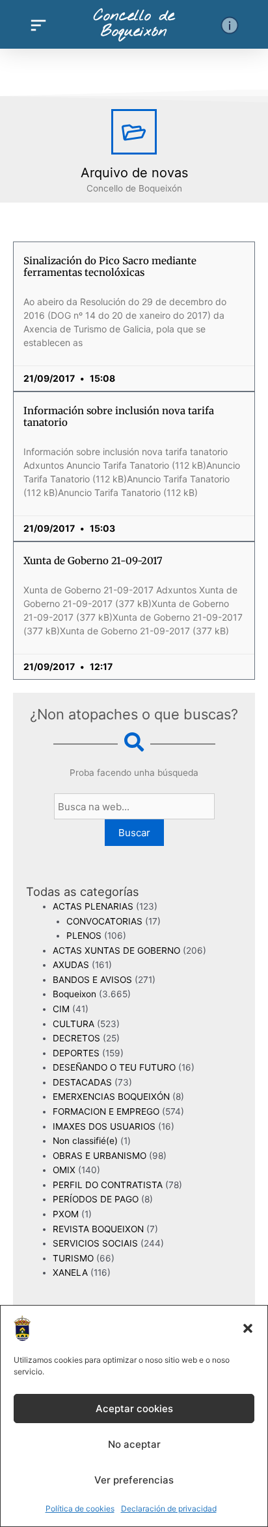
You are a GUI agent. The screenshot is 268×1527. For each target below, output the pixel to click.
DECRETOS (76, 1038)
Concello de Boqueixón (134, 24)
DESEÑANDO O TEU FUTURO (114, 1067)
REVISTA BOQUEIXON (98, 1229)
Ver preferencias (134, 1480)
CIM (61, 1009)
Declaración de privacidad (169, 1508)
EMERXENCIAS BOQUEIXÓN (111, 1096)
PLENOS (83, 935)
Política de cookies (80, 1508)
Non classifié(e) (85, 1141)
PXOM (66, 1214)
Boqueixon (74, 994)
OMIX (64, 1170)
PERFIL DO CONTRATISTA (108, 1185)
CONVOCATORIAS (104, 921)
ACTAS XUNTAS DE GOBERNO (116, 950)
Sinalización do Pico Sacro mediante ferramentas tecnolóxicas (109, 267)
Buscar (134, 832)
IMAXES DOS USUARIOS (104, 1126)
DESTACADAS (82, 1082)
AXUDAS (71, 965)
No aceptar (134, 1444)
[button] (247, 1328)
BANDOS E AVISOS (92, 980)
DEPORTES (76, 1053)
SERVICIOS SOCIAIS (95, 1243)
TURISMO (73, 1258)
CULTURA (73, 1024)
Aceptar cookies (134, 1408)
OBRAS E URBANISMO (99, 1155)
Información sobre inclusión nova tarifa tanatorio (118, 416)
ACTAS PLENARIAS (93, 906)
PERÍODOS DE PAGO (96, 1199)
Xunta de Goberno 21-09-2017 (93, 560)
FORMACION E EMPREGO (106, 1111)
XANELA (70, 1272)
